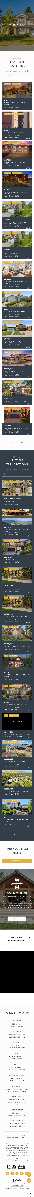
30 (22, 443)
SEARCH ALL (17, 861)
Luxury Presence (17, 1185)
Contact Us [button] (17, 919)
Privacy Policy (24, 1188)
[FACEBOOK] (7, 1173)
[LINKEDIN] (17, 1173)
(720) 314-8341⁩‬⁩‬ (17, 1024)
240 (22, 834)
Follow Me (17, 946)
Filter (8, 76)
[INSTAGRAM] (12, 1173)
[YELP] (22, 1173)
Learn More (19, 1162)
